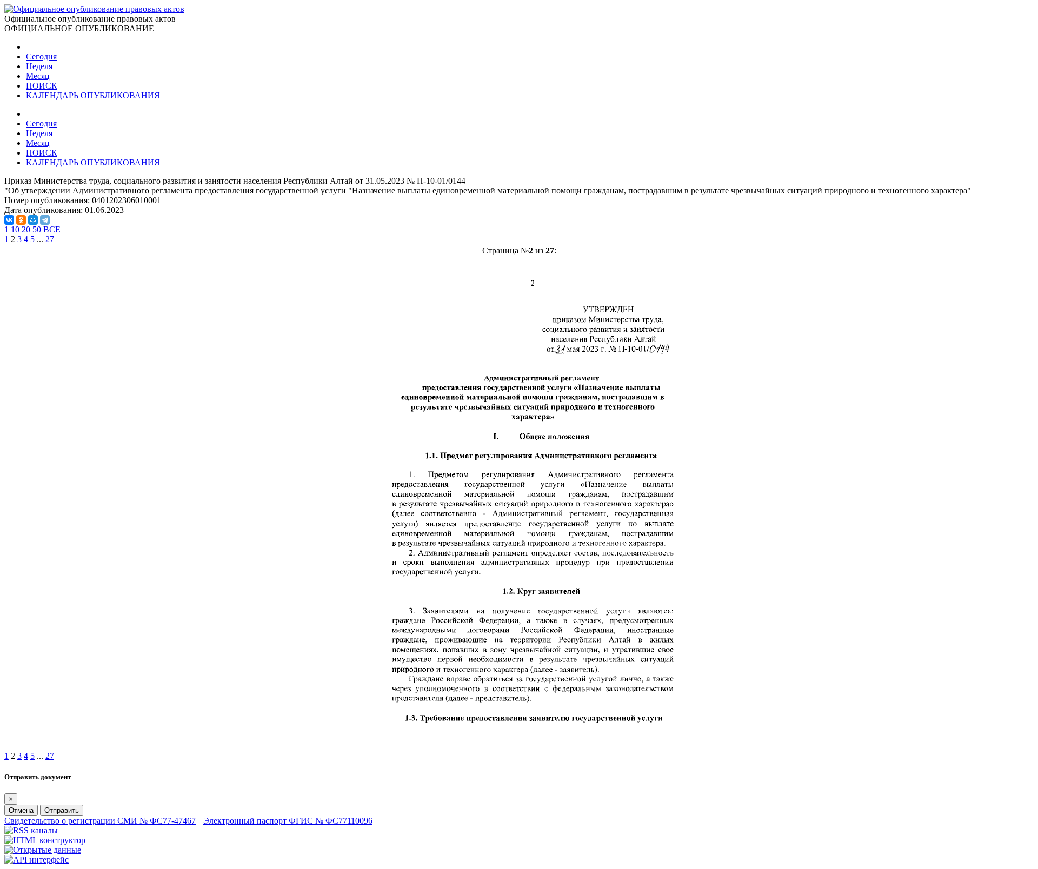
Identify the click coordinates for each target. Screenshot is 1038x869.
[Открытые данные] (42, 849)
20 (26, 229)
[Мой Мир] (33, 220)
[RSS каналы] (31, 830)
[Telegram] (45, 220)
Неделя (39, 66)
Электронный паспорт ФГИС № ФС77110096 (287, 820)
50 (36, 229)
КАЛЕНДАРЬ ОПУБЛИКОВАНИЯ (93, 95)
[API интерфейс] (36, 859)
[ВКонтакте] (9, 220)
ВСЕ (52, 229)
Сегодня (41, 56)
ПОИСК (41, 85)
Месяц (38, 76)
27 (49, 239)
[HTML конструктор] (44, 840)
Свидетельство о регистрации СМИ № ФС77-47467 (100, 820)
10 (15, 229)
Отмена (21, 810)
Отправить (61, 810)
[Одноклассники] (21, 220)
